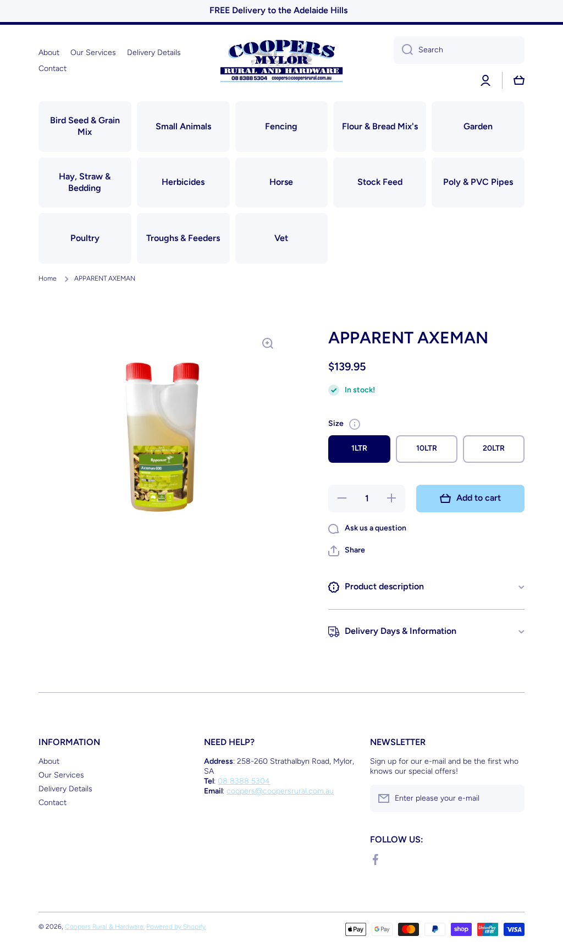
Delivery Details (65, 788)
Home (47, 278)
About (48, 761)
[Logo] (281, 61)
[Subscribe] (511, 798)
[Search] (403, 50)
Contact (52, 802)
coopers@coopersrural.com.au (280, 791)
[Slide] (354, 424)
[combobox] (459, 50)
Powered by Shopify (176, 926)
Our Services (61, 775)
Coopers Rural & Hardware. (105, 926)
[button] (346, 550)
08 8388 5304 (244, 781)
